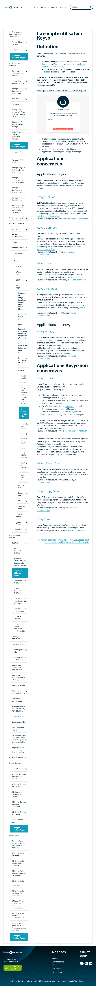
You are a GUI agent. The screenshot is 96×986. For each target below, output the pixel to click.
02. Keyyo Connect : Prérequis (19, 785)
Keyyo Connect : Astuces (18, 821)
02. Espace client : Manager (16, 64)
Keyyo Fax (20, 494)
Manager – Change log (19, 153)
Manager (21, 501)
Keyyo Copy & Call (48, 491)
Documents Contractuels (50, 981)
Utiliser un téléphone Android (19, 692)
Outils (16, 261)
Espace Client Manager (17, 43)
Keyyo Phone (18, 523)
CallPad (21, 370)
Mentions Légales (31, 981)
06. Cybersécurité (16, 758)
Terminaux (18, 530)
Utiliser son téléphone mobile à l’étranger (18, 677)
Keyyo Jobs (57, 972)
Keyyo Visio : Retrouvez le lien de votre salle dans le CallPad (24, 396)
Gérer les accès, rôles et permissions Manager (18, 135)
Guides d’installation (17, 235)
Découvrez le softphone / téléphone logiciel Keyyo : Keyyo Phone (22, 301)
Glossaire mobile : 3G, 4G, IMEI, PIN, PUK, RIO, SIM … (18, 708)
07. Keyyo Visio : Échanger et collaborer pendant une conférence (19, 904)
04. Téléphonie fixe (16, 223)
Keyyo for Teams (20, 515)
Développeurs (58, 962)
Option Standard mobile (18, 729)
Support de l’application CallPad (24, 438)
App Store (69, 406)
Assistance (81, 981)
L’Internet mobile (18, 644)
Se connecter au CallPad (24, 425)
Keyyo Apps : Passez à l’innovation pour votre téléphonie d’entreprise (22, 331)
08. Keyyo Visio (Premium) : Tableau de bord (18, 915)
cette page (46, 72)
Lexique (15, 242)
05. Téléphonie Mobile (15, 536)
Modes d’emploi (18, 248)
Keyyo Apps (18, 286)
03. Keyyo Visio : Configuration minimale (18, 863)
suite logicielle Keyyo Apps (48, 216)
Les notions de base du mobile (17, 659)
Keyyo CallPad (46, 197)
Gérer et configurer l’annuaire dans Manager (19, 124)
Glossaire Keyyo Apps (22, 316)
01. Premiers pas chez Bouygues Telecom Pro (15, 34)
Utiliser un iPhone (18, 685)
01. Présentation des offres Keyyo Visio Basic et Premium (18, 844)
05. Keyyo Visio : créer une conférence (18, 883)
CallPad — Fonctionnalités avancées (24, 452)
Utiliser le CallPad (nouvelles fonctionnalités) (20, 627)
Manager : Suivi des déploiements (19, 199)
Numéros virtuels (18, 722)
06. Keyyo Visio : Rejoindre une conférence (18, 893)
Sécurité (15, 769)
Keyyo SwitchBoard (49, 463)
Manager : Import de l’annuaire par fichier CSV (18, 170)
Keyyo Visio (14, 835)
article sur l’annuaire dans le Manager (63, 65)
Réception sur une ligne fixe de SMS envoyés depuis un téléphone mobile (19, 738)
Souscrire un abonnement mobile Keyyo (17, 667)
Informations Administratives (18, 82)
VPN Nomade (45, 331)
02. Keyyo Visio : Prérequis (18, 854)
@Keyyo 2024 (16, 981)
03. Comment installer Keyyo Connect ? (17, 794)
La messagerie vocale (17, 651)
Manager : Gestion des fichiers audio (17, 91)
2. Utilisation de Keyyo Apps (22, 361)
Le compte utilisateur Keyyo (18, 56)
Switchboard (21, 507)
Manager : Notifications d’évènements (17, 190)
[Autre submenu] (39, 7)
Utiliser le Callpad (23, 477)
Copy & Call (21, 486)
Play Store (74, 412)
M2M (54, 965)
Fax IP (18, 267)
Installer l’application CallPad (24, 379)
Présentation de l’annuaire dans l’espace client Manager (18, 209)
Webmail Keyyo (19, 273)
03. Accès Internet (16, 218)
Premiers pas (17, 99)
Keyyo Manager (47, 288)
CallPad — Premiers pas (23, 466)
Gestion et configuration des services (18, 73)
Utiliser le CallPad (17, 617)
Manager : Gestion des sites (18, 161)
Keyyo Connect (15, 763)
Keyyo (58, 53)
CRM (18, 280)
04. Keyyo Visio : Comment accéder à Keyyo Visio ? (19, 873)
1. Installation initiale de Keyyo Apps (22, 348)
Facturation (16, 50)
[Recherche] (90, 7)
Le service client (18, 716)
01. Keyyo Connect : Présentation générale (19, 776)
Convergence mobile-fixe (17, 638)
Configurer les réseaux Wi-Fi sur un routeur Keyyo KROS (18, 113)
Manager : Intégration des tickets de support (19, 180)
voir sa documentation (78, 219)
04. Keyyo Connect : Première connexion (19, 804)
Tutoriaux (15, 104)
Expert (14, 229)
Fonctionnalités (19, 254)
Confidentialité (68, 981)
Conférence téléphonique (17, 700)
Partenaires (57, 968)
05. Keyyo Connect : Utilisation (19, 813)
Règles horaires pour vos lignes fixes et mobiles (18, 750)
